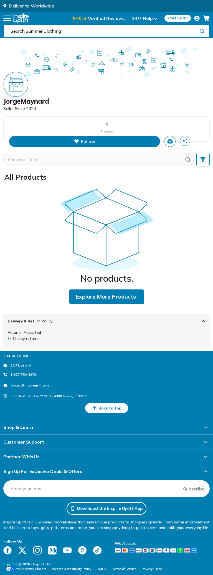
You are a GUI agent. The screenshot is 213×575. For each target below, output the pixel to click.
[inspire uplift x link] (22, 550)
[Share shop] (185, 141)
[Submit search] (188, 159)
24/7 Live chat (21, 365)
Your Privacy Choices (31, 569)
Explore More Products (106, 296)
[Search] (202, 31)
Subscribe (194, 489)
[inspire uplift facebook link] (7, 550)
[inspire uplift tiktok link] (97, 550)
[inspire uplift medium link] (52, 550)
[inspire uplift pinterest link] (82, 550)
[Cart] (206, 18)
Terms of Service (124, 569)
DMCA (101, 569)
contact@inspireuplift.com (30, 385)
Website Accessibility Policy (71, 569)
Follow (88, 141)
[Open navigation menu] (7, 18)
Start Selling (178, 18)
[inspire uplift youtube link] (67, 550)
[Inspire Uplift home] (21, 18)
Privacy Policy (152, 569)
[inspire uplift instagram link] (37, 550)
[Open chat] (170, 141)
